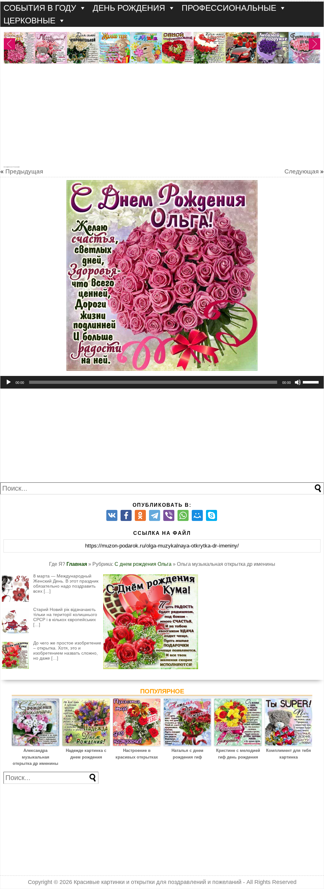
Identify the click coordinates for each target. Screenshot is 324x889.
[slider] (312, 381)
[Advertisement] (162, 117)
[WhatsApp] (183, 515)
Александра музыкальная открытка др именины (35, 757)
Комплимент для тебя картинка (288, 753)
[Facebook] (126, 515)
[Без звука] (298, 382)
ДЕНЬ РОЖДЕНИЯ (129, 8)
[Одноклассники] (140, 515)
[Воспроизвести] (8, 382)
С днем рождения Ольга (143, 564)
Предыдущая (24, 171)
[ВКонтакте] (111, 515)
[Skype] (211, 515)
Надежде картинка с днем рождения (86, 753)
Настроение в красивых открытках (136, 753)
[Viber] (168, 515)
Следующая (301, 171)
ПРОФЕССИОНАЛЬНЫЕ (229, 8)
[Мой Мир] (197, 515)
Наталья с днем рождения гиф (187, 753)
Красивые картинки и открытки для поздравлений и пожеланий (157, 882)
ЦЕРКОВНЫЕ (29, 20)
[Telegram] (154, 515)
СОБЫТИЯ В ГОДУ (39, 8)
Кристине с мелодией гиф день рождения (238, 753)
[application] (162, 382)
